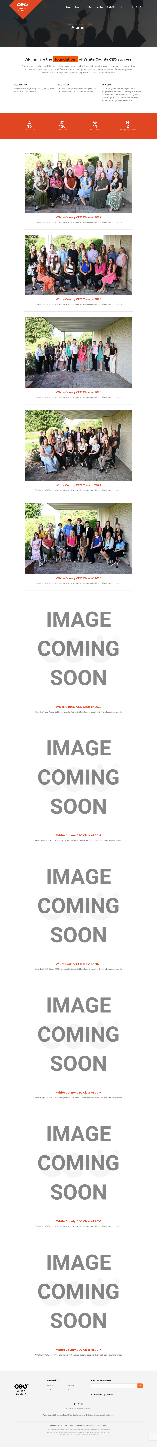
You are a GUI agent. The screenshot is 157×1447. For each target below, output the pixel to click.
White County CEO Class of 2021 (78, 835)
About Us (100, 7)
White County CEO (71, 24)
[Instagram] (137, 7)
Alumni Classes (95, 130)
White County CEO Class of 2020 (78, 964)
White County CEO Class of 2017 (78, 1349)
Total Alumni (62, 130)
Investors (89, 7)
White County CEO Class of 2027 (78, 217)
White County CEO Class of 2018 (78, 1221)
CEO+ (121, 7)
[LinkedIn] (141, 7)
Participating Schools (128, 130)
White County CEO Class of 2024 (78, 485)
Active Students (29, 130)
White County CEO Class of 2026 (78, 299)
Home (68, 7)
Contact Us (111, 7)
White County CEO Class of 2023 (78, 578)
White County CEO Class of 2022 (78, 706)
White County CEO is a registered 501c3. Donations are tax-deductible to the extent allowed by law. (78, 1415)
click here (82, 1435)
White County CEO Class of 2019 (78, 1092)
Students (78, 7)
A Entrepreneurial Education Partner (78, 1425)
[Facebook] (133, 7)
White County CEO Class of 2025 (78, 392)
